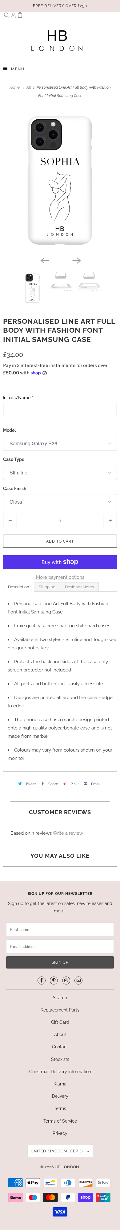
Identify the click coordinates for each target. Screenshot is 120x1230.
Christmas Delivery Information (60, 1071)
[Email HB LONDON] (78, 980)
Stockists (60, 1059)
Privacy (60, 1133)
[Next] (76, 260)
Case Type (13, 459)
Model (9, 430)
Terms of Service (60, 1121)
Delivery (60, 1096)
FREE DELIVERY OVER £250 (60, 6)
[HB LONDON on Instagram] (66, 980)
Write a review (68, 833)
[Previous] (44, 260)
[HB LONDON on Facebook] (42, 980)
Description (18, 587)
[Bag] (20, 16)
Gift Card (60, 1022)
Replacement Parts (60, 1010)
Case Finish (14, 488)
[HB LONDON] (57, 40)
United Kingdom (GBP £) (57, 1151)
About (60, 1034)
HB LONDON (67, 1167)
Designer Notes (79, 587)
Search (60, 997)
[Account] (13, 16)
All (29, 87)
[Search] (6, 16)
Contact (60, 1046)
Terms (60, 1108)
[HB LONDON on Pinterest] (54, 980)
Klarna (60, 1083)
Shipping (47, 587)
